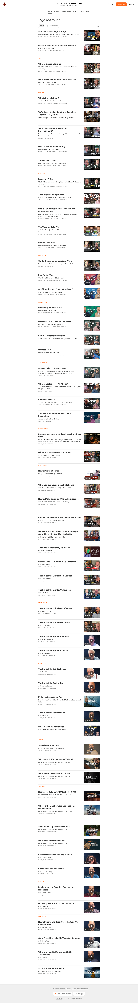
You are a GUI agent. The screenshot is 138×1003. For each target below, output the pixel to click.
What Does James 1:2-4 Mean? (49, 149)
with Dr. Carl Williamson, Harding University (53, 502)
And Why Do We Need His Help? (49, 101)
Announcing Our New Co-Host (48, 419)
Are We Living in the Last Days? (52, 368)
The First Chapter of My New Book (54, 548)
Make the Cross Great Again (51, 697)
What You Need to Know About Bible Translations (55, 953)
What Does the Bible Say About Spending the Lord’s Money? (59, 34)
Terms (74, 989)
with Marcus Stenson (45, 686)
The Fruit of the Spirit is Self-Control (55, 576)
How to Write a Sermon (49, 471)
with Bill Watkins (44, 653)
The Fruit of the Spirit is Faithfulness (55, 608)
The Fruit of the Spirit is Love (51, 713)
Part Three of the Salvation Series (49, 971)
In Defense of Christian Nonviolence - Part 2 (53, 829)
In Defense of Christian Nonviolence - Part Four (54, 795)
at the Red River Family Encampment (51, 748)
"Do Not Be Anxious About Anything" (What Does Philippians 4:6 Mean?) (59, 183)
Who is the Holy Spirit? (48, 98)
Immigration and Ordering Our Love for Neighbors (56, 888)
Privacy (68, 989)
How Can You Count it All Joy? (52, 146)
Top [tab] (47, 26)
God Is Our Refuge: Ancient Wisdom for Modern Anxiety (56, 210)
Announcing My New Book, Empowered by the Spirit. (56, 118)
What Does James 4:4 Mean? (48, 310)
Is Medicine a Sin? (46, 242)
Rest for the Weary (46, 275)
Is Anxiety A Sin (45, 179)
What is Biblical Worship (49, 64)
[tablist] (48, 26)
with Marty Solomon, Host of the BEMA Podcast (55, 197)
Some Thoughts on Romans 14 (49, 455)
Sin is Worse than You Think (51, 968)
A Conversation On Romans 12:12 (50, 292)
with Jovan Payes (44, 906)
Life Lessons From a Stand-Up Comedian (57, 562)
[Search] (109, 4)
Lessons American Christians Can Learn (57, 45)
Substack (59, 999)
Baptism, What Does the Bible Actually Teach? (59, 517)
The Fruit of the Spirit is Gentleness (54, 590)
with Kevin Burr (43, 958)
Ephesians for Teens (45, 551)
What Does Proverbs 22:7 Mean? (49, 353)
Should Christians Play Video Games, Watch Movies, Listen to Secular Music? (59, 135)
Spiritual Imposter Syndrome (51, 336)
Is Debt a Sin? (44, 350)
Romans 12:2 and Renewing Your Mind (51, 324)
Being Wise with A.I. (47, 399)
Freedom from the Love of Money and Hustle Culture (56, 264)
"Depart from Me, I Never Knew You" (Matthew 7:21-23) (57, 339)
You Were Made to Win (48, 227)
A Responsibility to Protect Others (54, 826)
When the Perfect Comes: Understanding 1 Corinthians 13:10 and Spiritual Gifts (58, 532)
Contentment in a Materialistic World (55, 261)
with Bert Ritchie (44, 672)
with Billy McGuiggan (45, 639)
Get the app (79, 994)
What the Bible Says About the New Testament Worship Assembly (57, 68)
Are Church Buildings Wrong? (52, 31)
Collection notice (82, 989)
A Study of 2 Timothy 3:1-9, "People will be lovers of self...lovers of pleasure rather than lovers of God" (56, 372)
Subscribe (121, 4)
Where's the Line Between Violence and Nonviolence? (56, 807)
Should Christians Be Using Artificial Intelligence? (55, 402)
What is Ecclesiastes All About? (53, 384)
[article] (69, 35)
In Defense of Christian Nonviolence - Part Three (55, 811)
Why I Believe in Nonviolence (51, 840)
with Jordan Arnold (44, 625)
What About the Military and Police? (54, 773)
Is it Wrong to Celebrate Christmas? (54, 452)
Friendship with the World (50, 307)
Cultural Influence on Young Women (55, 855)
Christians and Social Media (51, 869)
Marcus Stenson (61, 36)
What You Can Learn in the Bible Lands (56, 485)
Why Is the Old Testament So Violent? (55, 759)
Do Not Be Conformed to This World (54, 322)
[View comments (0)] (54, 424)
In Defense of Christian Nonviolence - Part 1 (53, 843)
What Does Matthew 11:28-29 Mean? (51, 278)
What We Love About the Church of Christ (57, 79)
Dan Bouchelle (60, 50)
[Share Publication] (113, 4)
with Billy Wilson (44, 941)
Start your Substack (64, 994)
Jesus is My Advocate (48, 745)
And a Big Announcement (47, 82)
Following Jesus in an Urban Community (57, 903)
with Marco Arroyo (44, 893)
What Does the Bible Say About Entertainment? (52, 129)
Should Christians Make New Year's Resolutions (54, 414)
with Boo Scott (43, 715)
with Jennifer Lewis (44, 857)
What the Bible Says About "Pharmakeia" (52, 245)
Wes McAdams (48, 36)
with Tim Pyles (43, 593)
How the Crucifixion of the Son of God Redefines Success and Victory (59, 701)
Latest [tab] (42, 26)
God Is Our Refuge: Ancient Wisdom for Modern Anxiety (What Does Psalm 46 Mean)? (57, 215)
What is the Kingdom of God (51, 727)
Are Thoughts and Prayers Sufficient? (55, 289)
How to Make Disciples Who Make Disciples (58, 499)
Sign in (131, 4)
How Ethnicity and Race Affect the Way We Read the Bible (58, 923)
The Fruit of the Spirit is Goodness (54, 622)
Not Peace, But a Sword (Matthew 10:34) (57, 792)
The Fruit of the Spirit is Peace (52, 669)
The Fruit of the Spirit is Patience (53, 650)
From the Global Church (46, 48)
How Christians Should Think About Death (52, 163)
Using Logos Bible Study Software (50, 474)
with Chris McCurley (45, 871)
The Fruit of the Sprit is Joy (50, 683)
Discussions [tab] (54, 26)
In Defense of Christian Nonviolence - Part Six (54, 762)
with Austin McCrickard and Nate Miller (52, 537)
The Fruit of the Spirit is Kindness (53, 636)
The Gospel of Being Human (51, 195)
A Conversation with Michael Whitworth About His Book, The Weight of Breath (59, 388)
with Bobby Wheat (44, 611)
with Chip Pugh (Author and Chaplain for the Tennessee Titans (57, 231)
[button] (49, 11)
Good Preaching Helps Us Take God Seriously (59, 938)
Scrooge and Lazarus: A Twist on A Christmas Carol (59, 435)
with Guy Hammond (45, 579)
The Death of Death (47, 160)
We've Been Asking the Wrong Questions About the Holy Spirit (57, 113)
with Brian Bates (44, 564)
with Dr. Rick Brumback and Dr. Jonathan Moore (54, 488)
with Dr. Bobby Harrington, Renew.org (51, 520)
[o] (92, 36)
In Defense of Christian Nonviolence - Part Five (54, 776)
